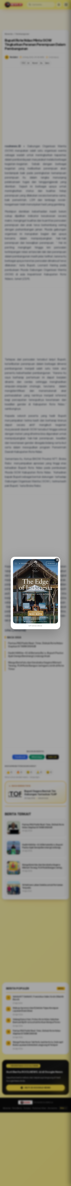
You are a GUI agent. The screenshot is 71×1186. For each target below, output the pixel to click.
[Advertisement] (35, 1149)
